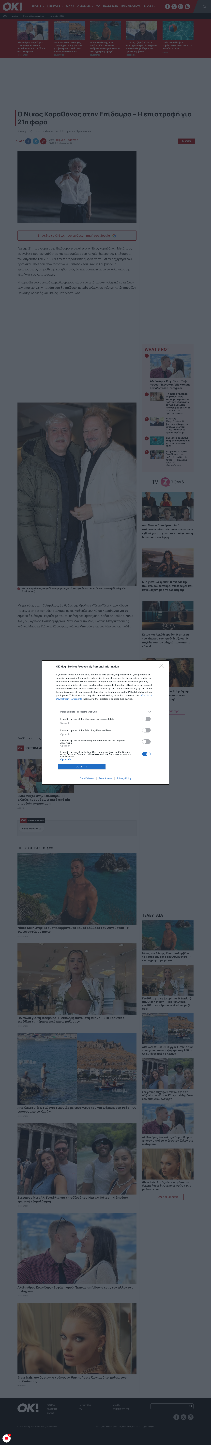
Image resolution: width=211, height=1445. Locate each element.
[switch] (146, 719)
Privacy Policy (124, 778)
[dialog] (105, 722)
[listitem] (105, 711)
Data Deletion (87, 778)
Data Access (105, 778)
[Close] (162, 667)
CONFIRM (82, 766)
